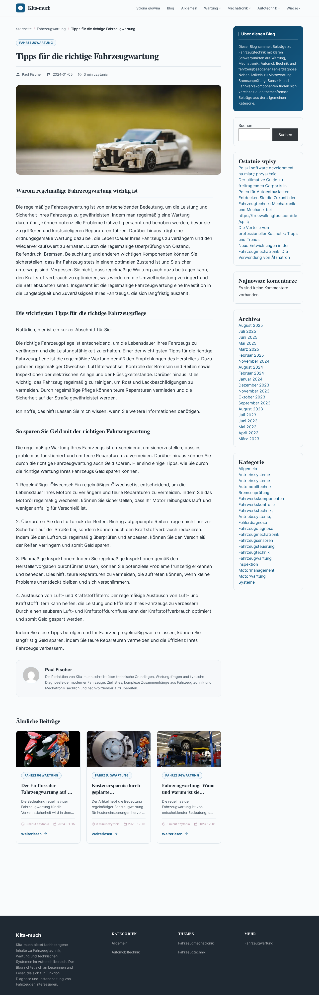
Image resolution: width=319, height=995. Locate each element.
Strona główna (148, 8)
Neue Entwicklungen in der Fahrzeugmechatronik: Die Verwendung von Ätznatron (264, 251)
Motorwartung (252, 576)
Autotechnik (267, 8)
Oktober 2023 (252, 396)
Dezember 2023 (254, 385)
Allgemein (189, 8)
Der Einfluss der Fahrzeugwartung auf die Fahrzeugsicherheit (47, 792)
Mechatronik (238, 8)
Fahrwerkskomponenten (261, 498)
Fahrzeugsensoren (256, 540)
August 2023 (251, 408)
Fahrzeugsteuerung (257, 546)
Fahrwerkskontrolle (257, 504)
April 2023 (248, 432)
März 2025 (249, 349)
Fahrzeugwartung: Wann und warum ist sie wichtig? (188, 792)
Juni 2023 (248, 420)
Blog (170, 8)
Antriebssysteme (254, 474)
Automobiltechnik (255, 486)
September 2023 (254, 402)
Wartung (211, 8)
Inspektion (248, 564)
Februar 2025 (251, 355)
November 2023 (254, 390)
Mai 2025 (247, 343)
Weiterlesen (31, 833)
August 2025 (251, 325)
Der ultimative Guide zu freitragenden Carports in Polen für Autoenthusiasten (264, 185)
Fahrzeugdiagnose (256, 528)
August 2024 (251, 367)
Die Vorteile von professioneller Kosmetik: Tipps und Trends (268, 233)
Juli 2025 (247, 331)
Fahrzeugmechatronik (259, 534)
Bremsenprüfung (254, 492)
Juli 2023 (247, 414)
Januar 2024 (250, 379)
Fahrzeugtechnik (254, 552)
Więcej (292, 8)
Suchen (245, 125)
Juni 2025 (248, 337)
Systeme (247, 582)
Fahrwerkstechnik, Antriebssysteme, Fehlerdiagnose (256, 516)
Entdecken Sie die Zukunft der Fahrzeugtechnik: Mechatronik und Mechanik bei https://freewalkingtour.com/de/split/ (268, 209)
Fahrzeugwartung (36, 43)
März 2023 (249, 438)
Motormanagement (256, 570)
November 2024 (254, 361)
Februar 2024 (251, 373)
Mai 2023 (247, 426)
